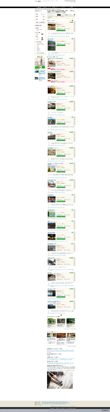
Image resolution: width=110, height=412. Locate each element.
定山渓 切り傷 (59, 36)
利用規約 (64, 408)
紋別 (61, 351)
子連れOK (62, 359)
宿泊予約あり (62, 16)
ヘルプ (70, 406)
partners (17, 410)
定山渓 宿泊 (56, 36)
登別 (60, 350)
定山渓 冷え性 (63, 36)
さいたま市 (50, 403)
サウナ (59, 358)
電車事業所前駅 (72, 269)
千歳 (58, 350)
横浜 (42, 403)
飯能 (52, 403)
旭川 (70, 350)
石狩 (49, 350)
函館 (63, 350)
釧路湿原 (50, 352)
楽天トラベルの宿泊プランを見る (61, 30)
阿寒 (73, 351)
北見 (59, 351)
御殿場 (54, 403)
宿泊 (47, 358)
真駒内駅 (66, 36)
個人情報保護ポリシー (52, 408)
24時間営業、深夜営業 (40, 44)
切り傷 (51, 359)
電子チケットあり (50, 16)
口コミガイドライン (65, 406)
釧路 (69, 351)
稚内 (63, 351)
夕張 (47, 351)
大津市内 (63, 403)
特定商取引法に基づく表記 (59, 408)
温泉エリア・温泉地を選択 (40, 22)
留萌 (64, 351)
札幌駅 (68, 36)
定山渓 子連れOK (64, 255)
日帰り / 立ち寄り (39, 29)
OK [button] (105, 410)
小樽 (51, 350)
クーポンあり (57, 16)
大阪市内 (57, 403)
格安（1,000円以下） (51, 358)
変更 (43, 16)
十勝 (55, 351)
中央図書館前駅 (52, 286)
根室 (71, 351)
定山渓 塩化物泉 (52, 36)
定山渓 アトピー (65, 269)
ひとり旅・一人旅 (71, 358)
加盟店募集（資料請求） (54, 406)
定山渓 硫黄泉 (56, 129)
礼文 (68, 351)
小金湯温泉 (48, 355)
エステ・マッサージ (57, 359)
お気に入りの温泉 (67, 0)
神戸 (65, 403)
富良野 (73, 350)
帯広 (49, 351)
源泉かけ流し (66, 359)
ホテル (65, 358)
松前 (69, 350)
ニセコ (53, 350)
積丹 (54, 350)
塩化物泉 (53, 359)
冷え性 (68, 358)
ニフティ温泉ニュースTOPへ (71, 346)
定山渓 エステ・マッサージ (64, 241)
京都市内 (60, 403)
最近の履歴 (72, 0)
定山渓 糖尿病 (59, 114)
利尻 (66, 351)
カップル (48, 359)
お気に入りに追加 (67, 28)
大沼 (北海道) (66, 350)
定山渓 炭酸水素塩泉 (52, 218)
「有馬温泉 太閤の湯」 (50, 370)
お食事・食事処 (62, 358)
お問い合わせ (73, 406)
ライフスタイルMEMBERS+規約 (69, 408)
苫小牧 (57, 350)
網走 (58, 351)
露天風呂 (56, 358)
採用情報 (74, 408)
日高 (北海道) (52, 351)
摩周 (47, 352)
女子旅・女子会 (70, 359)
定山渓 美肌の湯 (61, 218)
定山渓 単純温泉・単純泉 (57, 269)
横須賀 (46, 403)
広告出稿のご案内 (60, 406)
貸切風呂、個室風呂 (58, 363)
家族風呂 (38, 49)
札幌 (47, 350)
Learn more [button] (45, 410)
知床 (56, 351)
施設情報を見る (60, 28)
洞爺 (62, 350)
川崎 (44, 403)
